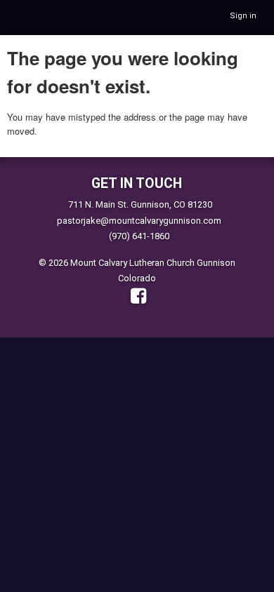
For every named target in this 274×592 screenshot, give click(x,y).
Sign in (243, 15)
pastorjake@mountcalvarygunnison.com (139, 220)
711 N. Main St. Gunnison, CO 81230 (140, 204)
